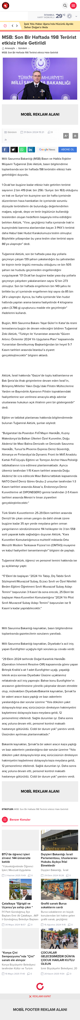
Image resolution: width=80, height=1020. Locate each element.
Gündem (22, 48)
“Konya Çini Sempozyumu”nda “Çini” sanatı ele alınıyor (18, 956)
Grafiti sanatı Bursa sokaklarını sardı (54, 905)
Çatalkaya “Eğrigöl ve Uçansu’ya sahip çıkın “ (17, 905)
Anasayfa (10, 48)
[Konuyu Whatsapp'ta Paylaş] (22, 149)
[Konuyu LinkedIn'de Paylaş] (31, 149)
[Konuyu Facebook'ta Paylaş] (5, 149)
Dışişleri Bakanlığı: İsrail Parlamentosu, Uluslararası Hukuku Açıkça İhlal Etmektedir (59, 859)
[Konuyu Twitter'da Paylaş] (14, 149)
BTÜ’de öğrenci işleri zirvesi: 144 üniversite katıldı (16, 858)
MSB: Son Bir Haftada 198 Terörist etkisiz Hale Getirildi (41, 809)
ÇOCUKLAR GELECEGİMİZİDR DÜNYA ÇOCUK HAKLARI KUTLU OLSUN (58, 958)
